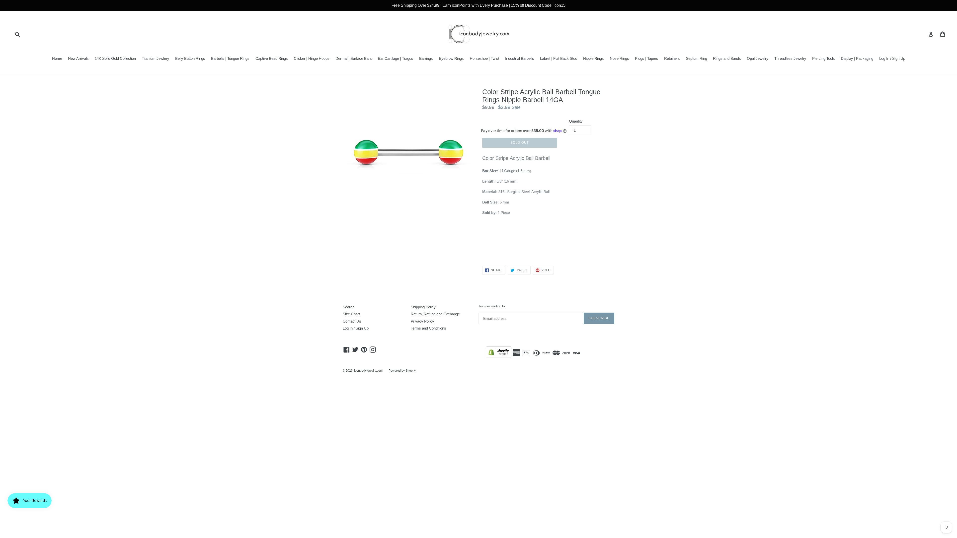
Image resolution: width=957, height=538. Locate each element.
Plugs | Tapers (646, 58)
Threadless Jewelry (790, 58)
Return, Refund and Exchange (435, 314)
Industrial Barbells (519, 58)
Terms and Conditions (428, 328)
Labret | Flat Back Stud (558, 58)
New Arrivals (78, 58)
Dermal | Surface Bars (353, 58)
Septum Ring (696, 58)
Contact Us (352, 321)
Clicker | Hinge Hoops (311, 58)
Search (348, 307)
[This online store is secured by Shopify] (498, 352)
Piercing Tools (823, 58)
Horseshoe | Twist (484, 58)
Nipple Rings (593, 58)
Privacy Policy (422, 321)
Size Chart (351, 314)
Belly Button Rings (190, 58)
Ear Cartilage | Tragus (395, 58)
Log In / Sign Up (892, 58)
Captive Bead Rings (271, 58)
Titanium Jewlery (155, 58)
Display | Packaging (857, 58)
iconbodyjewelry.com (368, 370)
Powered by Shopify (402, 370)
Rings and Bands (727, 58)
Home (57, 58)
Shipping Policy (423, 307)
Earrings (426, 58)
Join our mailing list (492, 306)
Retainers (672, 58)
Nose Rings (619, 58)
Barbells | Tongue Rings (230, 58)
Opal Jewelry (757, 58)
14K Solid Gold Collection (115, 58)
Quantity (576, 121)
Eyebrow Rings (451, 58)
